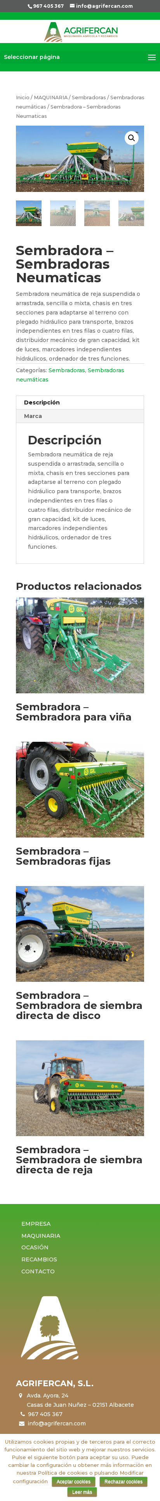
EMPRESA (35, 1223)
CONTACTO (38, 1271)
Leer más (82, 1492)
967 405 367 (48, 6)
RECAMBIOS (39, 1259)
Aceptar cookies (73, 1481)
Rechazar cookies (123, 1481)
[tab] (80, 402)
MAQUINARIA (51, 97)
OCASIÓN (35, 1247)
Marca (33, 416)
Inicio (23, 97)
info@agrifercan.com (57, 1423)
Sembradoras (89, 97)
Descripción (42, 402)
